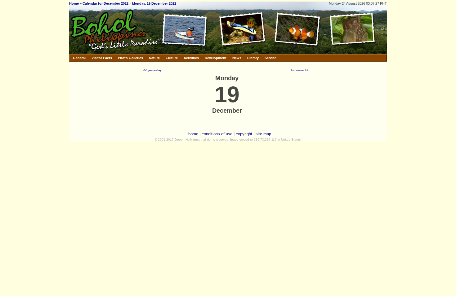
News (236, 58)
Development (215, 58)
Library (253, 58)
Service (270, 58)
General (79, 58)
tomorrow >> (300, 70)
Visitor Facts (102, 58)
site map (263, 134)
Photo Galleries (130, 58)
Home (74, 3)
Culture (172, 58)
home (193, 134)
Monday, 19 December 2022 (154, 3)
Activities (191, 58)
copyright (244, 134)
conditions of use (217, 134)
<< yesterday (152, 70)
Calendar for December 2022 (105, 3)
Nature (154, 58)
